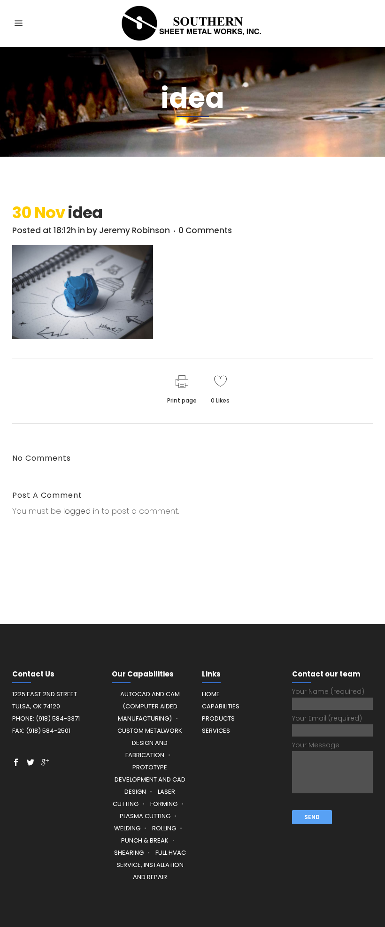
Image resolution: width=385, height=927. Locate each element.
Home (211, 694)
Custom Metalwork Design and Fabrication (149, 743)
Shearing (129, 852)
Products (218, 718)
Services (216, 730)
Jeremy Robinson (134, 230)
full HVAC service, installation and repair (151, 864)
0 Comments (205, 230)
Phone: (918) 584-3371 (46, 718)
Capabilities (220, 706)
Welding (127, 828)
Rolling (164, 828)
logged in (81, 511)
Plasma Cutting (145, 816)
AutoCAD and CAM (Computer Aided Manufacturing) (149, 706)
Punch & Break (145, 840)
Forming (163, 803)
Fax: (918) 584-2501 (41, 730)
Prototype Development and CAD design (150, 779)
